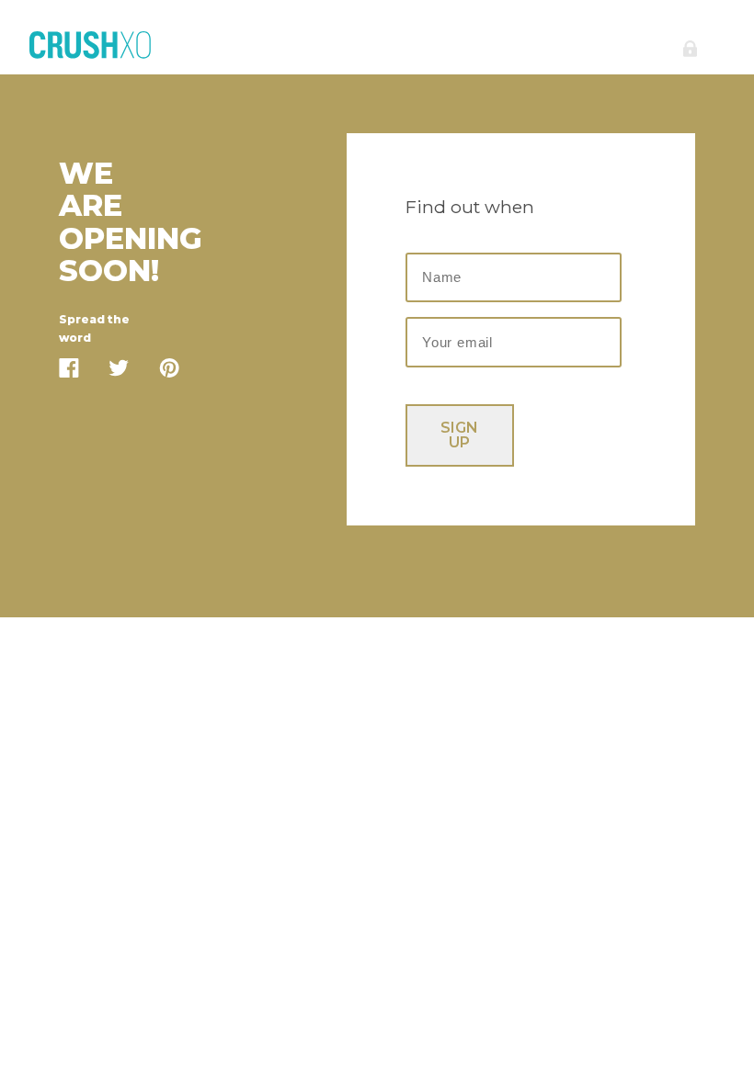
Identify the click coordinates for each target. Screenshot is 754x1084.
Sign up (459, 435)
